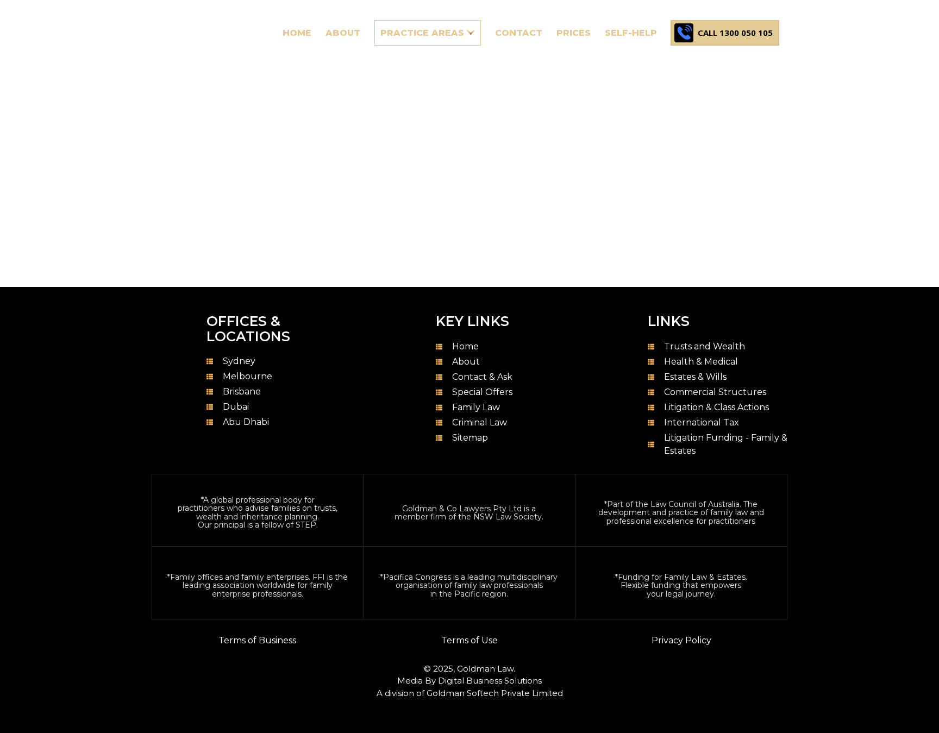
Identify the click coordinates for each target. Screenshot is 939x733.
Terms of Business (257, 640)
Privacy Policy (681, 640)
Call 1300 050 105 (735, 32)
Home (24, 254)
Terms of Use (469, 640)
